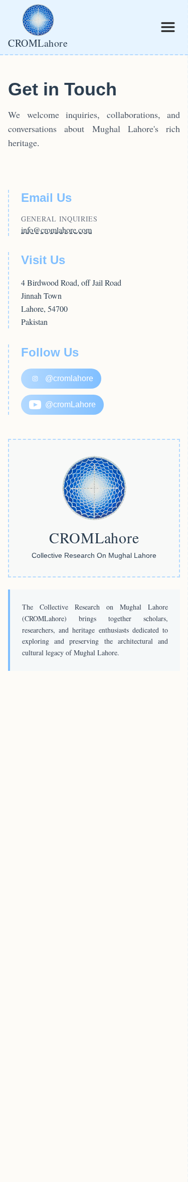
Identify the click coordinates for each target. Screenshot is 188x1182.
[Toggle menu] (168, 27)
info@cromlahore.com (56, 229)
